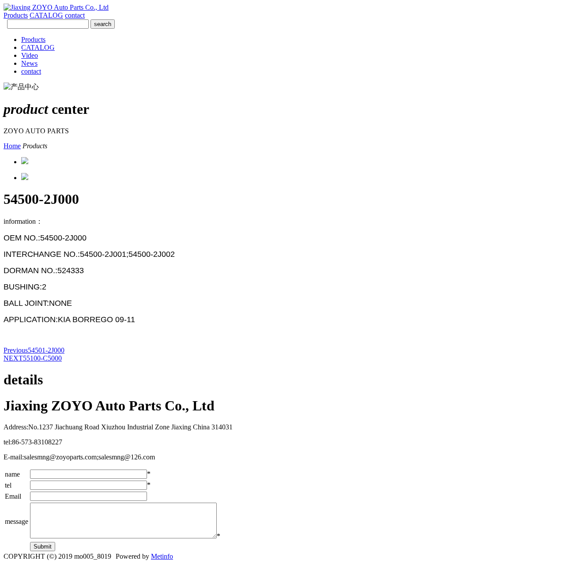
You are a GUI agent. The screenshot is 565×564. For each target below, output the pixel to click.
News (29, 63)
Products (16, 15)
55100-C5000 (33, 358)
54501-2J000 (34, 350)
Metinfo (162, 556)
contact (75, 15)
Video (29, 55)
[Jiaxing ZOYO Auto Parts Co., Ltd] (56, 7)
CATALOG (46, 15)
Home (12, 146)
